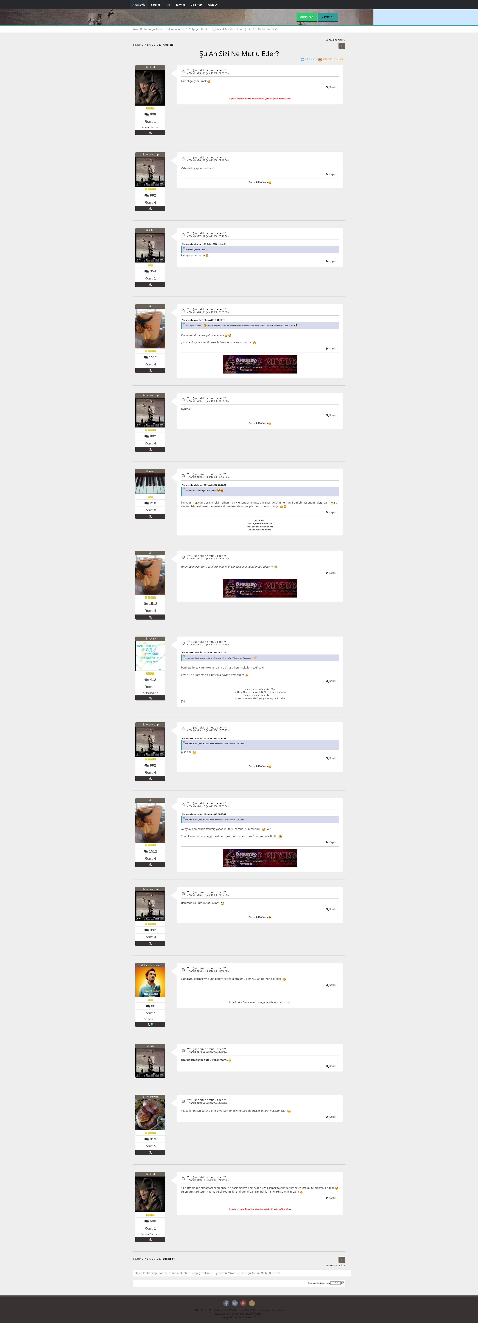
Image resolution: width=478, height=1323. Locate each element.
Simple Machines (230, 1310)
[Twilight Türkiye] (152, 1024)
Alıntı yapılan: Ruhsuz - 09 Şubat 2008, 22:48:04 (204, 244)
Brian (259, 1313)
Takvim (180, 4)
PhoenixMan (152, 1096)
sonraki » (340, 39)
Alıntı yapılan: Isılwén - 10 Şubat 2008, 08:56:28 (204, 652)
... (143, 44)
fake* (152, 230)
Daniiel (234, 1313)
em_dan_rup (152, 154)
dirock (152, 67)
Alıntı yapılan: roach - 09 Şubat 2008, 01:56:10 (203, 320)
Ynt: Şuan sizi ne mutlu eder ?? (206, 70)
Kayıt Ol (212, 4)
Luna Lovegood (152, 965)
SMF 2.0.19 (200, 1310)
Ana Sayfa (139, 4)
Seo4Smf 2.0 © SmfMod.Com (255, 1310)
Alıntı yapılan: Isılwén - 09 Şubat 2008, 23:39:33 (204, 485)
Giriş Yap (196, 4)
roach (152, 471)
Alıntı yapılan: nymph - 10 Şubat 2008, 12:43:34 (204, 738)
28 (160, 44)
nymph (152, 638)
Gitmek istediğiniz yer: (319, 1283)
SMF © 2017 (214, 1310)
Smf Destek (278, 1310)
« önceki (329, 39)
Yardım (155, 4)
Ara (168, 4)
